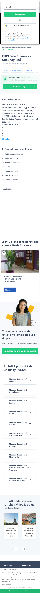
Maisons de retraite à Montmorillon (18, 456)
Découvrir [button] (8, 290)
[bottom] (4, 253)
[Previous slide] (15, 549)
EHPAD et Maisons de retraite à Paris (11, 532)
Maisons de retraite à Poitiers (18, 380)
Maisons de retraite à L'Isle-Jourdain (18, 434)
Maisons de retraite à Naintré (18, 413)
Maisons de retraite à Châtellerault (18, 391)
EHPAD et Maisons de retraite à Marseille (29, 532)
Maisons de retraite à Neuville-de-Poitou (18, 480)
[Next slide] (24, 549)
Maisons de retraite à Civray (18, 423)
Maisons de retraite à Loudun (18, 402)
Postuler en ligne (20, 87)
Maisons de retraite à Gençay (18, 445)
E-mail (8, 7)
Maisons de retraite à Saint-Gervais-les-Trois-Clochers (19, 468)
